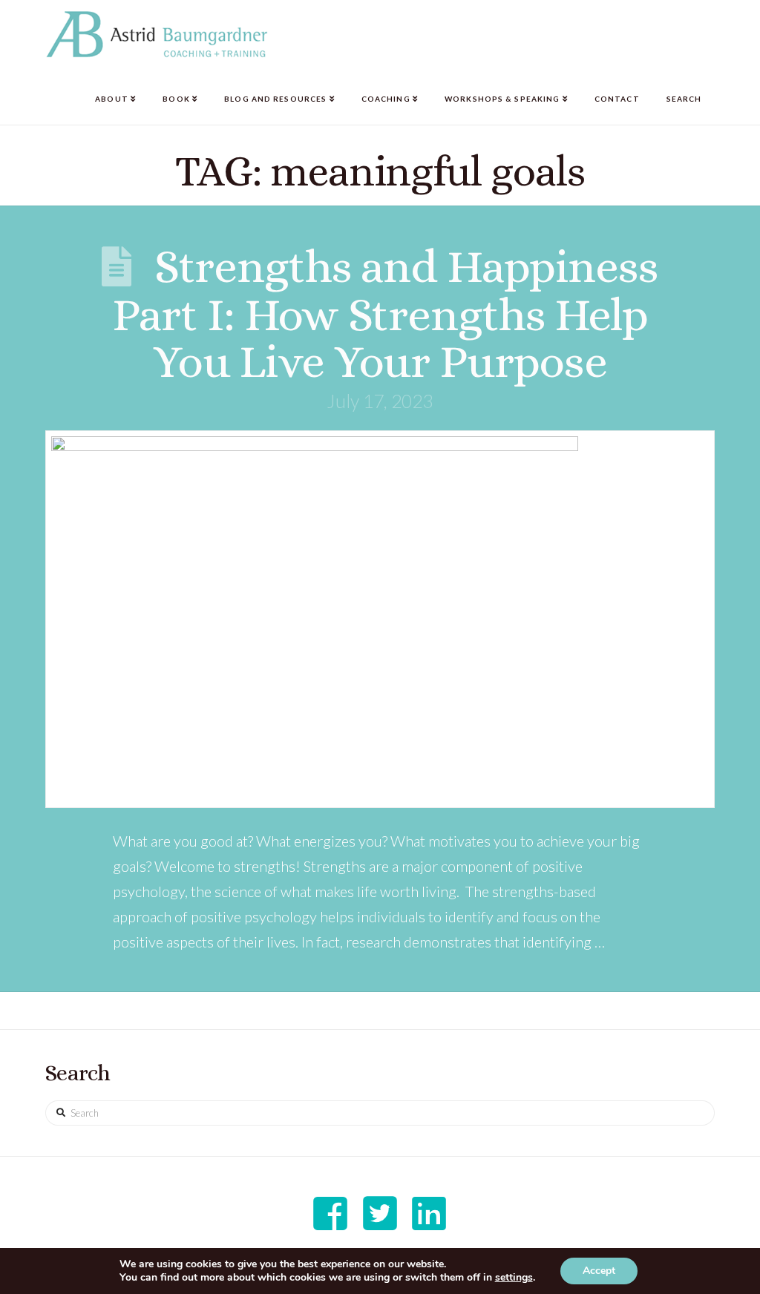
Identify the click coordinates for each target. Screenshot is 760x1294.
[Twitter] (380, 1213)
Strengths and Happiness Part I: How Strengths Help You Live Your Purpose (385, 313)
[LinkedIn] (429, 1213)
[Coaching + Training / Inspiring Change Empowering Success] (156, 34)
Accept (599, 1271)
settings (514, 1277)
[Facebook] (330, 1213)
